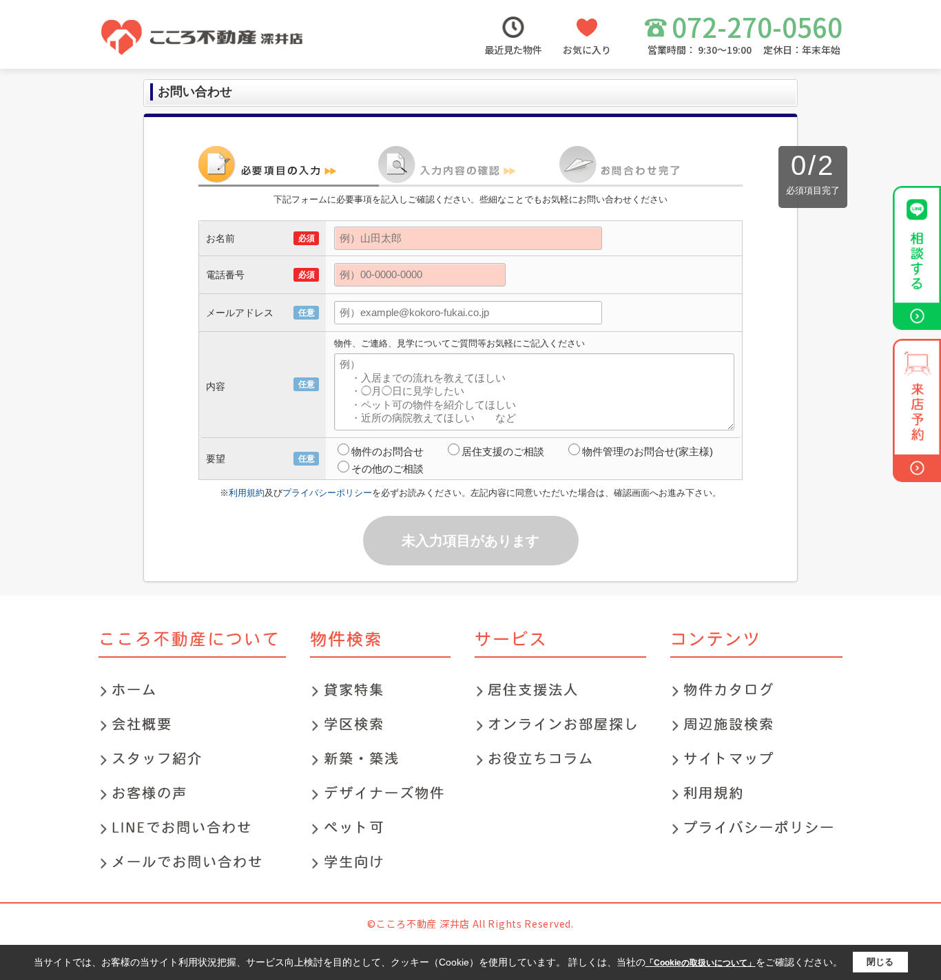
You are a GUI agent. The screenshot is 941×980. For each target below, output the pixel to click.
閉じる (880, 962)
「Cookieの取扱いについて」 (700, 963)
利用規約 (247, 493)
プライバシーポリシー (327, 493)
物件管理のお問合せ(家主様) (647, 451)
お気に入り (587, 49)
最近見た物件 (513, 49)
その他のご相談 (387, 469)
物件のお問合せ (387, 451)
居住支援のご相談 (503, 451)
